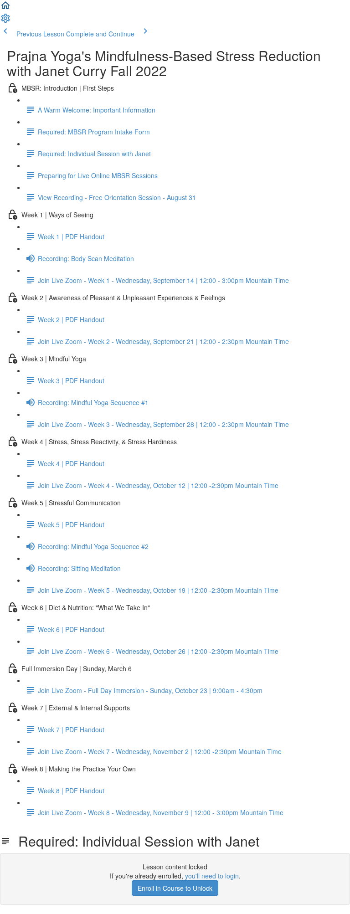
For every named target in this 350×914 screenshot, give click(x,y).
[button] (5, 8)
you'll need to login (212, 875)
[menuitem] (5, 21)
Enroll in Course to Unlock (175, 888)
